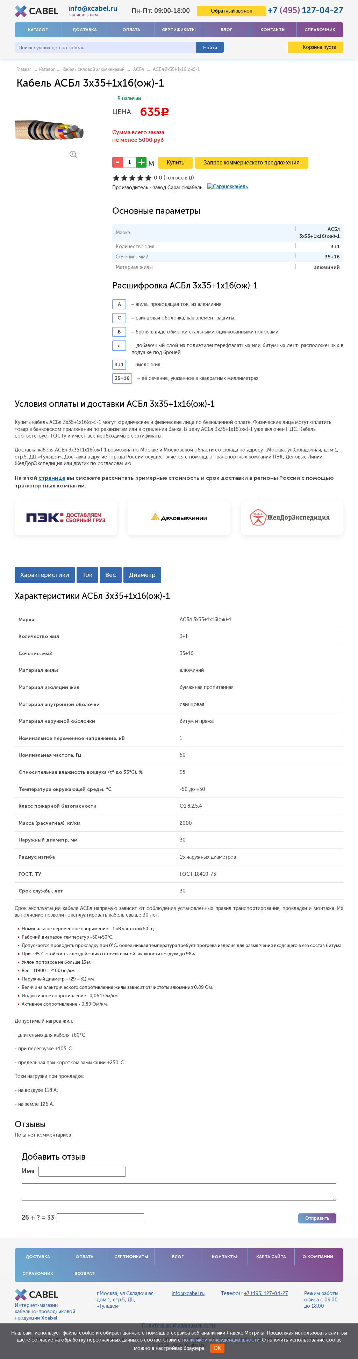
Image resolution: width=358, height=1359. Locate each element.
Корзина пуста (318, 47)
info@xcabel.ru (93, 8)
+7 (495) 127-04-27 (266, 1293)
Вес (110, 575)
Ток (87, 575)
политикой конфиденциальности (220, 1340)
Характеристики (44, 575)
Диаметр (142, 575)
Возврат (84, 1273)
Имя (28, 1171)
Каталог (38, 29)
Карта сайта (271, 1256)
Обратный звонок (231, 11)
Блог (226, 29)
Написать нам (83, 15)
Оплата (131, 29)
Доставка (84, 29)
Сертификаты (179, 29)
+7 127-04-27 (305, 10)
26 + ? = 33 (38, 1217)
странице (51, 478)
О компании (317, 1256)
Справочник (320, 29)
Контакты (273, 29)
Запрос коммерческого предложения (251, 163)
